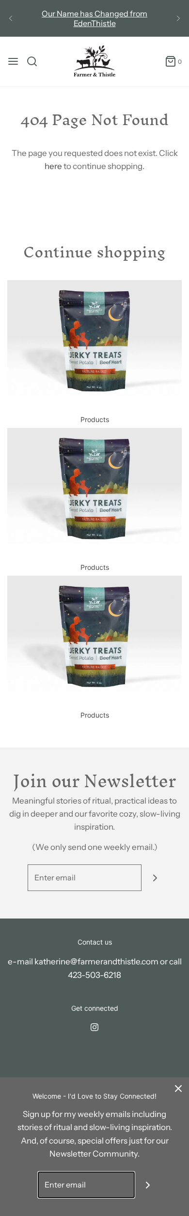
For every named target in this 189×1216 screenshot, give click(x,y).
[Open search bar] (35, 61)
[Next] (178, 18)
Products (94, 419)
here (53, 166)
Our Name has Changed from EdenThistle (94, 18)
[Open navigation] (13, 61)
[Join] (155, 877)
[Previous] (10, 18)
